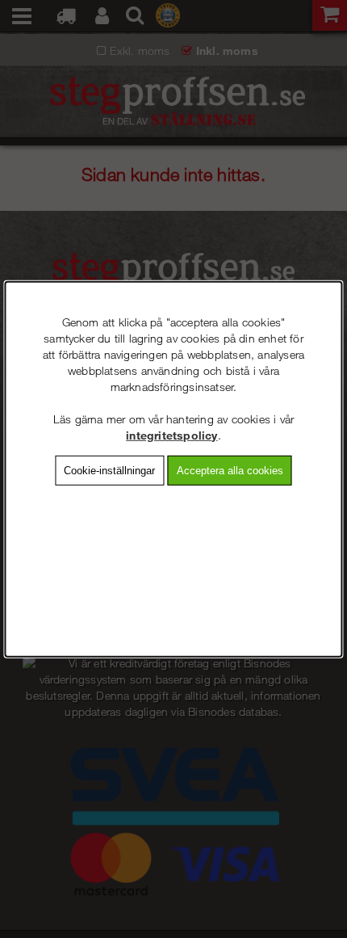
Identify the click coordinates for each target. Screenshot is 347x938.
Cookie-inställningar (109, 470)
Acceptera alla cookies (230, 470)
